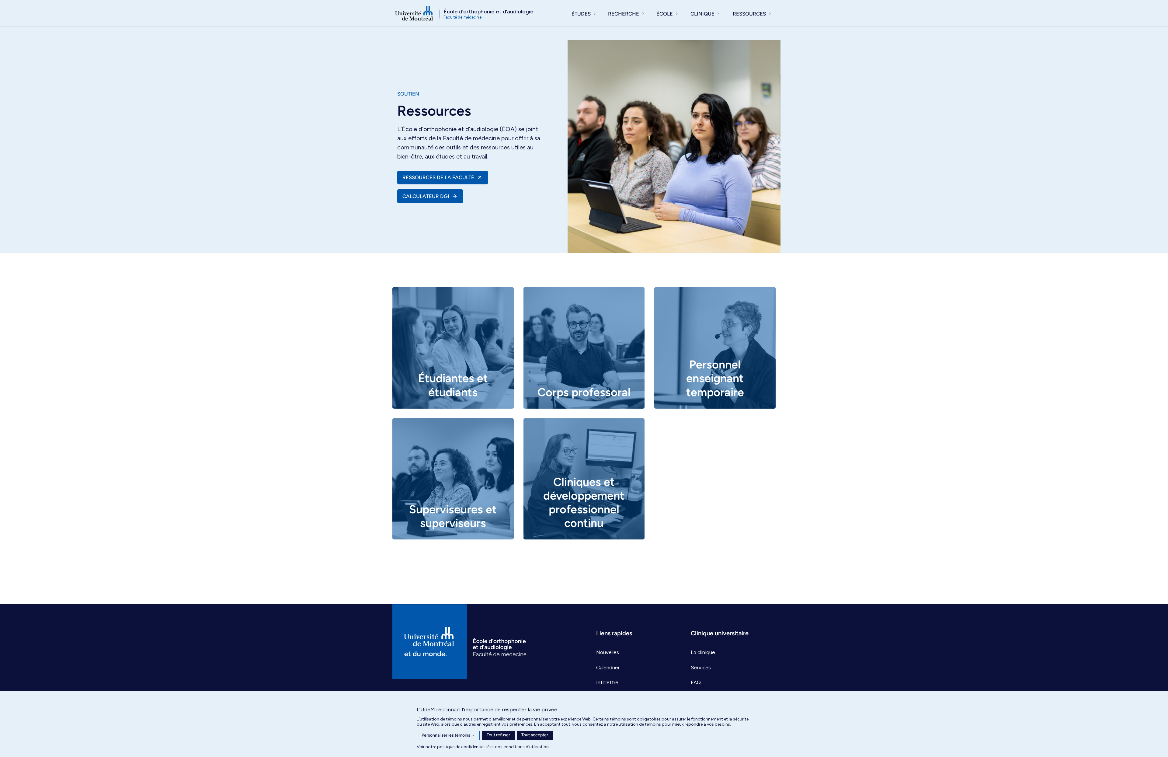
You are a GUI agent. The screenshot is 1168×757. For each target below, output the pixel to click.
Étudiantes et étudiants (453, 385)
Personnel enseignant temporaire (715, 378)
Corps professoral (584, 392)
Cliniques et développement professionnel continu (583, 502)
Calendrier (608, 668)
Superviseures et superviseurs (453, 516)
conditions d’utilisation (526, 746)
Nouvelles (607, 652)
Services (701, 668)
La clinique (703, 652)
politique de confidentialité (463, 746)
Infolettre (607, 682)
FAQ (696, 682)
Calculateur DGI (425, 196)
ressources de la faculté (438, 177)
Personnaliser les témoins (448, 735)
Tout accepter (534, 735)
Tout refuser (498, 735)
